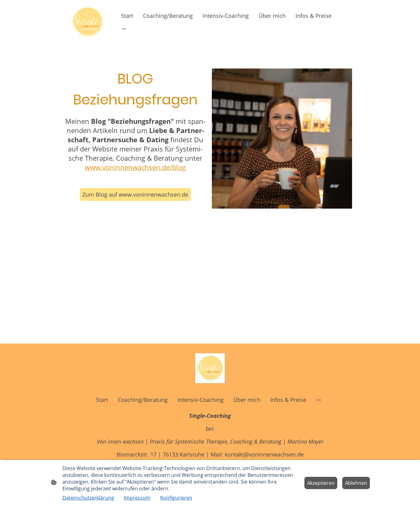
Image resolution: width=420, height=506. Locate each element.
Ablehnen (356, 483)
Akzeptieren (321, 483)
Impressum (137, 497)
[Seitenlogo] (87, 22)
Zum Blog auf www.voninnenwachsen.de (135, 194)
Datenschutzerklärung (88, 497)
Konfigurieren (176, 497)
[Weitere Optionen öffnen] (123, 28)
